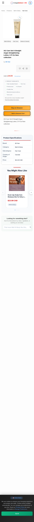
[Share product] (23, 68)
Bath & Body (17, 10)
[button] (25, 3)
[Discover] (30, 227)
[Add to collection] (26, 68)
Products (9, 10)
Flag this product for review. (12, 99)
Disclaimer (18, 76)
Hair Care (24, 10)
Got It (17, 513)
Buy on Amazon (17, 108)
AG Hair (8, 62)
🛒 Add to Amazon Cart (17, 113)
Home (3, 10)
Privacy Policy (20, 507)
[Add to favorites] (19, 68)
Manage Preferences (21, 509)
